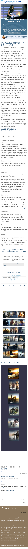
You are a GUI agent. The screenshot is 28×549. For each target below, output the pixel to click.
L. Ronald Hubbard (4, 525)
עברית (7, 518)
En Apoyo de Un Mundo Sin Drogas (16, 537)
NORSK (10, 520)
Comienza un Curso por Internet (12, 534)
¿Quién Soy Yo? (7, 528)
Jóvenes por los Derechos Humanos (16, 538)
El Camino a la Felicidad (6, 537)
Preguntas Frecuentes (17, 527)
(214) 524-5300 (10, 490)
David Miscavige (4, 534)
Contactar (18, 528)
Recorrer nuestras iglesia (7, 476)
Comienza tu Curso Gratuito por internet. (9, 130)
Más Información (13, 528)
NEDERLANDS (22, 518)
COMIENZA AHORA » (14, 33)
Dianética (9, 532)
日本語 (10, 518)
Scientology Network (15, 532)
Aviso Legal (22, 545)
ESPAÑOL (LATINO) (20, 520)
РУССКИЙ (14, 518)
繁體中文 (17, 518)
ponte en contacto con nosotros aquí (16, 208)
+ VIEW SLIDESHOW (23, 473)
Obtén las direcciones (7, 488)
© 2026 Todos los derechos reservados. (13, 543)
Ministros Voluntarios (9, 527)
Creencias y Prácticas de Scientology (14, 525)
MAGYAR (7, 520)
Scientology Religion (22, 532)
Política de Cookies (10, 545)
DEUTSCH (3, 520)
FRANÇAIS (3, 518)
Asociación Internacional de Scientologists (13, 535)
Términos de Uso (16, 545)
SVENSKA (14, 520)
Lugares (22, 528)
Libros (22, 527)
